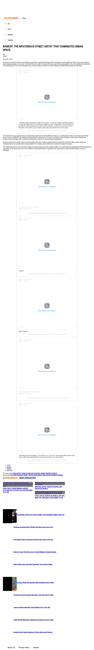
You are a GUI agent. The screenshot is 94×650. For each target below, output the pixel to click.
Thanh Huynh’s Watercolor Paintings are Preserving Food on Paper (33, 620)
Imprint (36, 647)
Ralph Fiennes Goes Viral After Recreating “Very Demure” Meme (32, 564)
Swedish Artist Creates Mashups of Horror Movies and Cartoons (32, 632)
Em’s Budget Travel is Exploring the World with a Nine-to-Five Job (33, 539)
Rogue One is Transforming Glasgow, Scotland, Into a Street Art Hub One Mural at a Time (18, 490)
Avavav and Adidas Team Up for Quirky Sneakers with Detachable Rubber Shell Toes (38, 515)
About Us (11, 647)
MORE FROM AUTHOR (27, 478)
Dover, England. (23, 331)
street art (9, 470)
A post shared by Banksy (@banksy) (37, 213)
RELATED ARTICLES (10, 478)
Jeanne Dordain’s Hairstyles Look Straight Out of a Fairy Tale (31, 607)
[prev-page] (4, 501)
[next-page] (7, 501)
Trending (10, 40)
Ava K (5, 56)
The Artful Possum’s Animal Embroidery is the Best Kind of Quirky (33, 595)
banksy (9, 467)
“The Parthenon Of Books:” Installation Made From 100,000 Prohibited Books (36, 475)
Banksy (39, 130)
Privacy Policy (24, 647)
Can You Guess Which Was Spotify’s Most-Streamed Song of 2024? (33, 582)
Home (24, 18)
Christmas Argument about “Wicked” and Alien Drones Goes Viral (33, 527)
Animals (10, 34)
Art (9, 23)
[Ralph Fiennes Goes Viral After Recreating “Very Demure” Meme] (7, 516)
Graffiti (9, 468)
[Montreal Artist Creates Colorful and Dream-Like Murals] (50, 483)
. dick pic (21, 271)
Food (9, 29)
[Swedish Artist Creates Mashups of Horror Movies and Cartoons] (7, 584)
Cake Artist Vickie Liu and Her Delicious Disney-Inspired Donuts (35, 473)
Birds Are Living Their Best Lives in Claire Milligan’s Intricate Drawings (34, 552)
